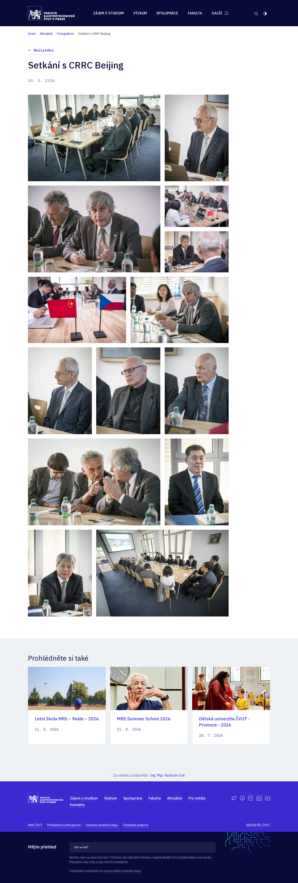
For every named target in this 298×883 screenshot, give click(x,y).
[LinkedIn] (259, 798)
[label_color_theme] (265, 13)
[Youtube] (267, 798)
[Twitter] (233, 798)
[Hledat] (256, 13)
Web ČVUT (35, 825)
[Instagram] (250, 798)
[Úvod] (51, 13)
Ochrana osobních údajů (102, 825)
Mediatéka (43, 50)
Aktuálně (174, 798)
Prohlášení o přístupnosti (64, 825)
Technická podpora (135, 825)
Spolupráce (167, 13)
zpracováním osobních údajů (122, 871)
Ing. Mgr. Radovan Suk (167, 775)
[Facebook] (242, 798)
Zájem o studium (108, 13)
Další (217, 13)
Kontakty (77, 805)
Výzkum (140, 13)
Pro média (196, 798)
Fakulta (195, 13)
